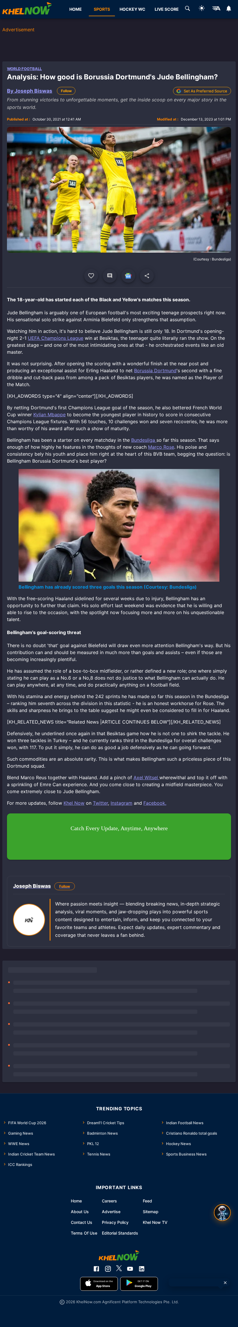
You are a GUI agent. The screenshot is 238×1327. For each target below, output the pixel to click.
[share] (147, 276)
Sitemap (150, 1211)
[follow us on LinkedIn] (141, 1268)
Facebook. (154, 803)
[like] (91, 276)
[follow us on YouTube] (130, 1268)
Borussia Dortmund (155, 370)
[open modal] (222, 1212)
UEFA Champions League (55, 338)
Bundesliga (143, 440)
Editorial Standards (120, 1233)
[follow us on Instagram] (107, 1268)
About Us (80, 1211)
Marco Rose (161, 447)
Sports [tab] (102, 9)
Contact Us (81, 1222)
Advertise (111, 1211)
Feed (147, 1200)
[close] (225, 1282)
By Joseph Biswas (29, 91)
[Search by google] (187, 9)
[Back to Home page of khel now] (27, 9)
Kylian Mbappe (49, 414)
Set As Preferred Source (205, 91)
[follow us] (128, 276)
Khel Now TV (155, 1222)
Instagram (121, 803)
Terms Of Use (84, 1233)
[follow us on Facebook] (96, 1268)
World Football (24, 68)
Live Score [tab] (167, 9)
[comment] (110, 276)
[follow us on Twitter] (119, 1268)
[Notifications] (229, 9)
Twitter (100, 803)
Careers (109, 1200)
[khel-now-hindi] (216, 9)
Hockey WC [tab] (132, 9)
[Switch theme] (201, 9)
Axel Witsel (146, 777)
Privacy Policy (115, 1222)
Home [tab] (75, 9)
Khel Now (74, 803)
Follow (66, 91)
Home (76, 1200)
